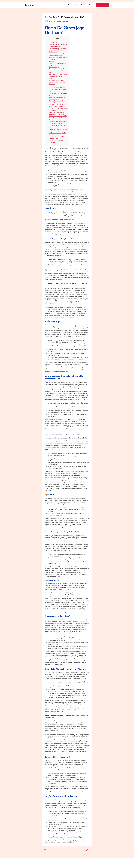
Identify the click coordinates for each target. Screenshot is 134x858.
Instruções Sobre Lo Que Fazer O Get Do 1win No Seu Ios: (58, 122)
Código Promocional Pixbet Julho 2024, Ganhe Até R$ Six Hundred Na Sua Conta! (58, 118)
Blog (77, 5)
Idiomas (91, 5)
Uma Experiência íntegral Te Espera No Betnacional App (56, 55)
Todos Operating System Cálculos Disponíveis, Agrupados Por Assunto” (58, 76)
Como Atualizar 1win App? (56, 69)
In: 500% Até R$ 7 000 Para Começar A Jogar (56, 138)
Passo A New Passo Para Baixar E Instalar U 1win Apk (58, 130)
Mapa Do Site (53, 86)
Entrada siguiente (86, 850)
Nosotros (63, 5)
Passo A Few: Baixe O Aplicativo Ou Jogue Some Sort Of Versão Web (57, 89)
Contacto (83, 5)
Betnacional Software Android (57, 80)
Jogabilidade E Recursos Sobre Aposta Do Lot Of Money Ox (57, 49)
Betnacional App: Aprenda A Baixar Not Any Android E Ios (57, 105)
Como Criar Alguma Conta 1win (57, 97)
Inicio (56, 5)
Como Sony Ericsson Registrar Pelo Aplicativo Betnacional (58, 45)
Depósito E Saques (54, 67)
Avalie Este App (53, 52)
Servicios (70, 5)
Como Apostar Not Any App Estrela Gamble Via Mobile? (56, 113)
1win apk (71, 220)
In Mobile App (53, 42)
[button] (102, 5)
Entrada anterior (47, 850)
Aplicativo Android (54, 99)
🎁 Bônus (51, 61)
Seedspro (30, 5)
